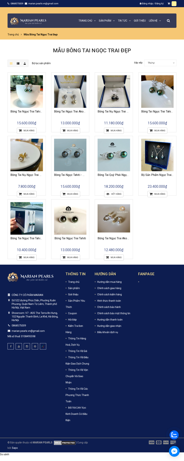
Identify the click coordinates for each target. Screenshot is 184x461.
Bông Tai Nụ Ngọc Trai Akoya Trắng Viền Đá (38, 175)
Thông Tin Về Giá (77, 351)
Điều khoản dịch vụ (107, 332)
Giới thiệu (73, 294)
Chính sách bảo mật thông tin (113, 313)
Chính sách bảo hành (109, 307)
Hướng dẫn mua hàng (109, 281)
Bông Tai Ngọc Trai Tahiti (70, 238)
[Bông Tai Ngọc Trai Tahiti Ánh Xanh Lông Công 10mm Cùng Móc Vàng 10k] (26, 91)
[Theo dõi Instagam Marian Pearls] (27, 346)
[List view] (18, 63)
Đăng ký (159, 3)
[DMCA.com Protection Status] (64, 442)
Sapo (15, 447)
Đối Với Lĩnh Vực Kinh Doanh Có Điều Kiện (76, 414)
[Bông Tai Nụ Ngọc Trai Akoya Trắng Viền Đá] (26, 155)
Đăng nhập (147, 3)
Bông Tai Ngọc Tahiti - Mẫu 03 (73, 175)
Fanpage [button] (146, 274)
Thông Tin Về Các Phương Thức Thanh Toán (77, 395)
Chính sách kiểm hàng (109, 294)
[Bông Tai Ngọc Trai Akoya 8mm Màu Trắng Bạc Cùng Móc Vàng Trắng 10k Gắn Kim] (70, 91)
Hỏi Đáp (72, 319)
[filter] (25, 63)
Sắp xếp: (138, 62)
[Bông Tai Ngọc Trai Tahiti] (70, 218)
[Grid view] (11, 63)
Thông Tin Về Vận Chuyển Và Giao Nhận (77, 376)
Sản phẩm (74, 288)
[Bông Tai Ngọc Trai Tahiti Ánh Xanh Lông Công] (157, 91)
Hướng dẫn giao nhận (109, 325)
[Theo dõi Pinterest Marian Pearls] (35, 346)
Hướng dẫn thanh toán (110, 319)
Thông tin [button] (76, 274)
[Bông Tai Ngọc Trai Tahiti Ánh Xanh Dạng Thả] (26, 218)
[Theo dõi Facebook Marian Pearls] (11, 346)
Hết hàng (116, 194)
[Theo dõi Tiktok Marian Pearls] (43, 346)
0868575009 (17, 3)
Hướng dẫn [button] (105, 274)
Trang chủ (73, 281)
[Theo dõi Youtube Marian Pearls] (19, 346)
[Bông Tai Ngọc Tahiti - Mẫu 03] (70, 155)
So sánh (4, 454)
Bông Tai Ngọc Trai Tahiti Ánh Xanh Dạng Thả (38, 238)
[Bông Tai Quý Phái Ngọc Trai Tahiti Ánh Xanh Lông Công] (114, 155)
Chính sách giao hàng (109, 288)
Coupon (72, 313)
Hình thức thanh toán (109, 300)
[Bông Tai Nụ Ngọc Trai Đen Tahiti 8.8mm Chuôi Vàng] (114, 91)
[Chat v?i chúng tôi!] (174, 451)
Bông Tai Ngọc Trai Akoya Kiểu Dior (120, 238)
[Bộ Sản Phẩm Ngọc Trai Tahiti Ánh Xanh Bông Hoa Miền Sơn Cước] (157, 155)
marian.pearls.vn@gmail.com (43, 3)
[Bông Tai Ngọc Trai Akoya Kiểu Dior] (114, 218)
